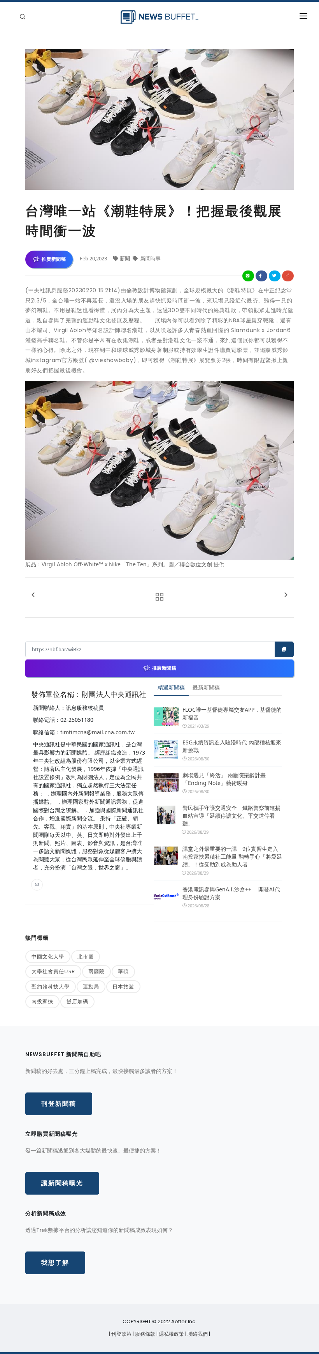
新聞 (125, 258)
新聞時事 (150, 258)
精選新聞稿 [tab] (171, 687)
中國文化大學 (48, 956)
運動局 (91, 986)
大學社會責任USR (53, 971)
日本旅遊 (123, 986)
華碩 (123, 971)
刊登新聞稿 (58, 1103)
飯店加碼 (77, 1001)
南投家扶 (42, 1001)
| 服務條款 (144, 1334)
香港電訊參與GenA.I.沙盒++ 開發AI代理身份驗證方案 (231, 893)
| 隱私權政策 (170, 1334)
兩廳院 (96, 971)
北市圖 (85, 956)
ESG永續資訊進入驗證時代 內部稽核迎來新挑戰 (231, 746)
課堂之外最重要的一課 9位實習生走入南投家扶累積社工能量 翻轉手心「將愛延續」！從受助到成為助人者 (232, 856)
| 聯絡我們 (197, 1334)
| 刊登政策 (121, 1334)
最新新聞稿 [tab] (206, 687)
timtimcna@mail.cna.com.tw (97, 732)
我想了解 (55, 1262)
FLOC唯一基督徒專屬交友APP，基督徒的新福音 (232, 713)
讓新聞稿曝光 (62, 1183)
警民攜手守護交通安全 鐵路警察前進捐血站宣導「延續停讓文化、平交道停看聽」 (231, 815)
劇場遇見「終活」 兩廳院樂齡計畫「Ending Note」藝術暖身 (224, 779)
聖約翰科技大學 (51, 986)
